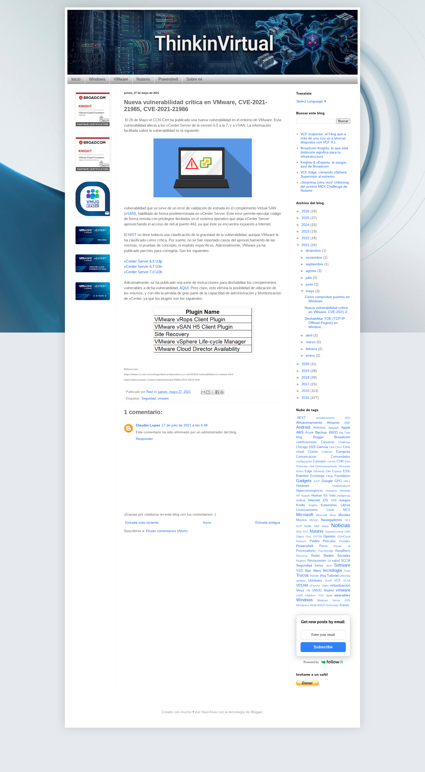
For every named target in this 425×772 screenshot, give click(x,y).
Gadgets (304, 480)
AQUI (184, 288)
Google (327, 481)
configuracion (304, 461)
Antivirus (319, 427)
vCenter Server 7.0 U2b (143, 272)
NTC (305, 531)
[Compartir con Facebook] (217, 392)
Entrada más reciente (142, 522)
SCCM (345, 560)
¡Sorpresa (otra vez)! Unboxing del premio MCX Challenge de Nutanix (325, 186)
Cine (331, 447)
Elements (319, 471)
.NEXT (301, 418)
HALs (347, 481)
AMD (347, 422)
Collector (327, 451)
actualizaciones (325, 417)
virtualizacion (340, 585)
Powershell (168, 79)
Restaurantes (316, 560)
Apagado (333, 427)
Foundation (342, 476)
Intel (332, 495)
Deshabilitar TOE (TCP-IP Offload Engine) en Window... (325, 323)
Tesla (347, 570)
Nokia (325, 526)
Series (318, 565)
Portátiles (344, 541)
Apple (345, 427)
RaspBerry (342, 551)
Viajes (325, 585)
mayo (310, 291)
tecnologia (332, 570)
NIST (132, 235)
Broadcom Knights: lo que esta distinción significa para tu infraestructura (324, 152)
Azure (309, 432)
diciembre (314, 250)
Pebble (314, 541)
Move (333, 515)
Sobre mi (194, 79)
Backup (321, 432)
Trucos (302, 575)
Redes (315, 555)
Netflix (308, 526)
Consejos (319, 461)
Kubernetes (329, 505)
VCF (337, 580)
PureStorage (325, 550)
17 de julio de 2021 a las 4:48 (185, 425)
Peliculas (329, 541)
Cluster (313, 451)
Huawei (305, 495)
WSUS (321, 605)
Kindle (300, 505)
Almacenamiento (309, 422)
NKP (316, 526)
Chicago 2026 (306, 447)
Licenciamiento (307, 510)
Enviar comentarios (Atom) (167, 531)
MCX (346, 510)
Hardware (302, 485)
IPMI (333, 500)
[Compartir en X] (212, 392)
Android (303, 427)
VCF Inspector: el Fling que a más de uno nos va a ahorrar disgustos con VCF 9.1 (323, 138)
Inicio (76, 79)
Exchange (317, 476)
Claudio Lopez (148, 425)
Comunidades (340, 456)
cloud (300, 451)
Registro (301, 560)
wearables (342, 595)
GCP (317, 481)
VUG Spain (325, 595)
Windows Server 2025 (333, 600)
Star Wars (313, 570)
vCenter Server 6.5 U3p (143, 261)
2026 (306, 211)
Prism (323, 546)
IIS (325, 495)
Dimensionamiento (326, 466)
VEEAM (302, 585)
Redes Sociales (337, 555)
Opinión (329, 536)
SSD (299, 570)
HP (298, 495)
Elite (328, 471)
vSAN (130, 213)
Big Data (344, 432)
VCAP (328, 580)
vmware (163, 398)
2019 (306, 371)
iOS (325, 500)
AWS (300, 432)
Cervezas (327, 442)
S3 (329, 560)
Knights (313, 505)
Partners (301, 541)
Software (342, 565)
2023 (306, 231)
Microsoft (304, 514)
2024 (306, 225)
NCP (299, 526)
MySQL (314, 520)
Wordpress (302, 605)
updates (301, 580)
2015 (306, 398)
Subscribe (323, 647)
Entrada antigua (267, 522)
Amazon (333, 422)
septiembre (315, 264)
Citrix (346, 447)
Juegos (344, 500)
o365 (347, 531)
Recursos (302, 555)
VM (308, 590)
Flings (329, 475)
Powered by (311, 662)
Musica (301, 520)
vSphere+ (310, 595)
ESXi (346, 471)
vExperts (314, 585)
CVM (340, 461)
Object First (303, 536)
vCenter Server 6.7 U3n (143, 266)
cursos (331, 461)
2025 (306, 218)
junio (310, 284)
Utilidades (315, 580)
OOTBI (317, 536)
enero (311, 355)
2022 (306, 238)
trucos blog (318, 575)
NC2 (347, 520)
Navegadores (331, 520)
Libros (345, 505)
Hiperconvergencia (309, 490)
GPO (338, 481)
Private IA (342, 546)
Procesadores (306, 551)
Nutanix (143, 79)
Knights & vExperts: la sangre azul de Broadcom (323, 164)
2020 (306, 364)
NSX (299, 531)
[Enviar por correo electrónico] (203, 392)
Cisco (338, 447)
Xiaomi (344, 605)
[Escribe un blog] (207, 392)
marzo (311, 342)
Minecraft (321, 515)
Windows (97, 79)
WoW (313, 605)
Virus (300, 590)
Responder (144, 439)
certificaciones (306, 442)
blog (299, 437)
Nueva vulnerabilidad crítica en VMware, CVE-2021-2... (327, 310)
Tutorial (332, 575)
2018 (306, 377)
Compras (343, 451)
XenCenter (332, 605)
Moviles (344, 515)
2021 (306, 245)
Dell (312, 466)
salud (336, 560)
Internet (314, 500)
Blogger (318, 437)
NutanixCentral (334, 531)
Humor (316, 495)
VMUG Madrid (323, 590)
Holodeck (331, 490)
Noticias (340, 525)
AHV (347, 417)
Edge (308, 471)
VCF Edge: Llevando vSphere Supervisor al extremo (324, 174)
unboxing (344, 575)
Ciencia (322, 447)
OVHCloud (343, 536)
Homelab (345, 490)
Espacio (337, 471)
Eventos (302, 476)
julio (309, 278)
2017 (306, 384)
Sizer (329, 565)
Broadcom (342, 437)
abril (309, 335)
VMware (121, 79)
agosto (311, 271)
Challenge (344, 442)
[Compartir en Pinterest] (221, 392)
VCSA (346, 580)
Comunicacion (306, 456)
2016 (306, 391)
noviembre (314, 257)
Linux (330, 510)
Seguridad (148, 398)
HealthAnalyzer (341, 485)
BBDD (333, 432)
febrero (312, 349)
